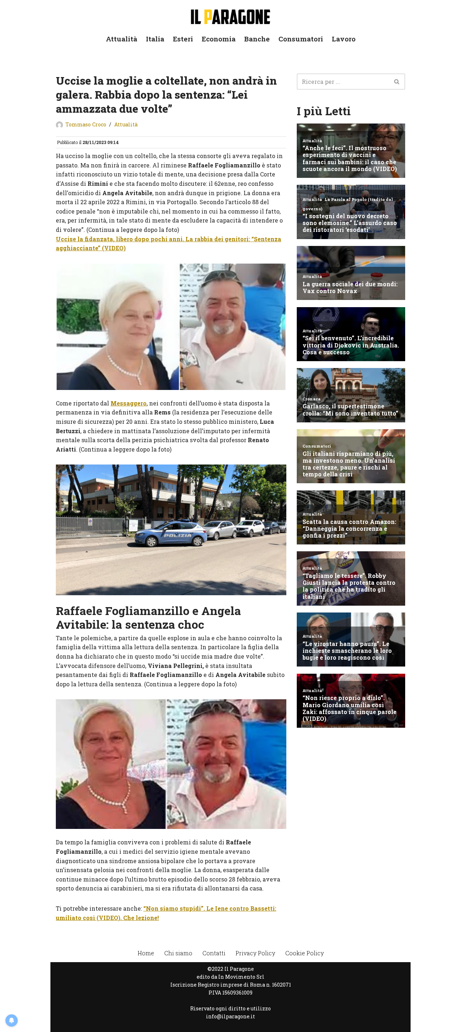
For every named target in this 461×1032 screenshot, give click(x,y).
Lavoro (343, 38)
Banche (257, 38)
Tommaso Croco (86, 124)
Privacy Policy (255, 953)
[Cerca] (397, 81)
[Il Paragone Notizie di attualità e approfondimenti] (230, 15)
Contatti (213, 953)
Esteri (183, 38)
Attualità (121, 38)
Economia (219, 38)
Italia (155, 38)
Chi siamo (178, 953)
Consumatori (300, 38)
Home (146, 953)
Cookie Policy (304, 953)
